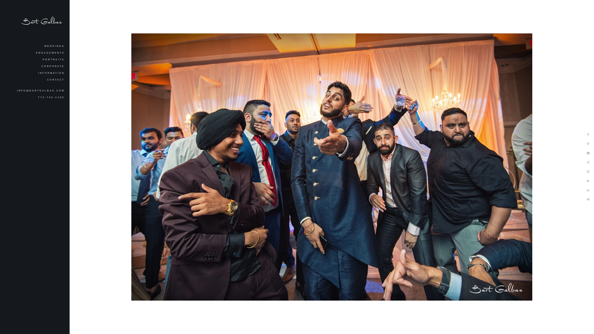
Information (51, 73)
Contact (56, 79)
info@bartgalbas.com (41, 90)
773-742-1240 (51, 97)
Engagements (50, 52)
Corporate (53, 66)
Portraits (54, 59)
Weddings (54, 46)
